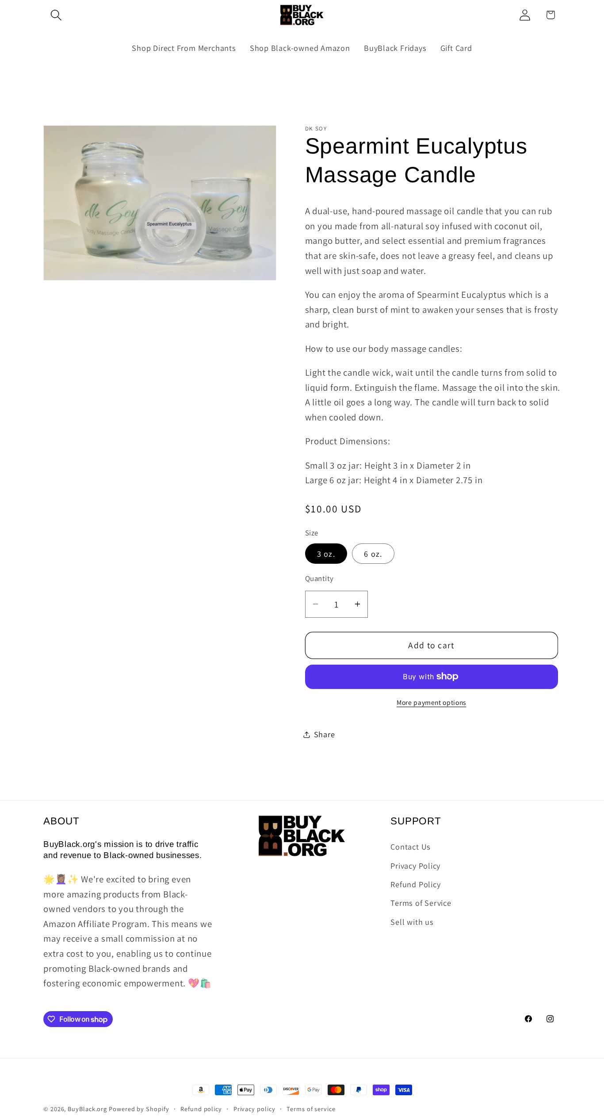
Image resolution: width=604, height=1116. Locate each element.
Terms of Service (420, 902)
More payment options (431, 702)
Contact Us (410, 846)
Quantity (319, 578)
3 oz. (326, 553)
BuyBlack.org (87, 1108)
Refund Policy (415, 884)
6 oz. (373, 553)
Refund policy (201, 1108)
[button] (56, 14)
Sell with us (411, 921)
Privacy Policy (415, 865)
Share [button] (324, 734)
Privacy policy (254, 1108)
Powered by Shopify (139, 1108)
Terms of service (311, 1108)
